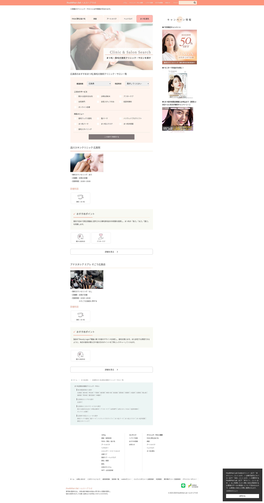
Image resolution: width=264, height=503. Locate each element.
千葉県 (97, 393)
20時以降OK (95, 409)
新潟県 (115, 393)
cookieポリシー (126, 479)
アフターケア (104, 409)
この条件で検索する (111, 137)
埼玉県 (91, 393)
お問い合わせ (81, 479)
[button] (195, 2)
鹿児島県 (92, 395)
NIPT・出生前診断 (107, 470)
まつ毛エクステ (130, 418)
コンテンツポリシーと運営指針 (144, 479)
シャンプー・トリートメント (110, 451)
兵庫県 (138, 393)
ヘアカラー (105, 448)
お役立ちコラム (106, 467)
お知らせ (167, 3)
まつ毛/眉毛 (144, 18)
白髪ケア (104, 454)
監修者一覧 (115, 479)
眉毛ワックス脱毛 (83, 418)
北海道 (79, 393)
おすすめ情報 (159, 3)
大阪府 (133, 393)
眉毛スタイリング (83, 421)
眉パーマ (93, 418)
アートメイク (112, 18)
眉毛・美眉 (105, 460)
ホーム (72, 479)
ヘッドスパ (128, 18)
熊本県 (85, 395)
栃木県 (85, 393)
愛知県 (121, 393)
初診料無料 (134, 409)
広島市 (79, 402)
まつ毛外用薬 (140, 418)
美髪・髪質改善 (106, 438)
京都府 (127, 393)
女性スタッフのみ (123, 409)
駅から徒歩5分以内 (83, 409)
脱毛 (102, 464)
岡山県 (144, 393)
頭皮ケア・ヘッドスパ (108, 457)
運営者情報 (106, 479)
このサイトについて (93, 479)
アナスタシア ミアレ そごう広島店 (87, 264)
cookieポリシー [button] (232, 491)
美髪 (95, 18)
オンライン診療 (82, 412)
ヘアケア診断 (149, 3)
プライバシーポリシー (190, 479)
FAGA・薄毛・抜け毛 (108, 441)
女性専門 (113, 409)
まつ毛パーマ (119, 418)
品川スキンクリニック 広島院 (85, 147)
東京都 (102, 393)
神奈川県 (109, 393)
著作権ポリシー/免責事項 (172, 479)
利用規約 (159, 479)
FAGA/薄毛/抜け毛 (78, 18)
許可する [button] (242, 496)
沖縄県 (98, 395)
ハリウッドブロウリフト (105, 418)
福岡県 (79, 395)
